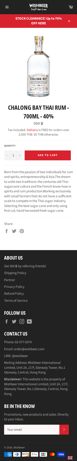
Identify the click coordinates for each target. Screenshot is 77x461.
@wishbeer (20, 355)
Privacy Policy (14, 286)
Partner (9, 280)
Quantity (9, 146)
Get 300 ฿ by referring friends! (25, 266)
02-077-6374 (23, 342)
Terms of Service (16, 300)
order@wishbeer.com (29, 349)
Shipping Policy (15, 273)
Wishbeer (19, 447)
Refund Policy (14, 293)
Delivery (32, 130)
